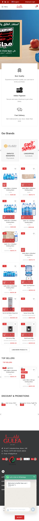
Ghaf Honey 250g (28, 348)
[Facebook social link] (3, 1)
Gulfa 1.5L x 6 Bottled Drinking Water (28, 231)
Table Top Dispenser (28, 295)
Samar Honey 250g (29, 323)
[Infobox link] (19, 85)
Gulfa (10, 202)
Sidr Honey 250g (10, 348)
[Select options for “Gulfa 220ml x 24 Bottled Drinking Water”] (23, 259)
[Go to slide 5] (23, 76)
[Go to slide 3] (19, 76)
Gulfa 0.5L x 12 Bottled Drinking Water (10, 231)
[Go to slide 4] (21, 76)
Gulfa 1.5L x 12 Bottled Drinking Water (10, 254)
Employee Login (30, 2)
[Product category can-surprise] (28, 159)
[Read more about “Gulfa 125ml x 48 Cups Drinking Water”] (23, 386)
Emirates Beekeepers (28, 325)
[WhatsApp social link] (8, 1)
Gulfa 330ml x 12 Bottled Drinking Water (10, 199)
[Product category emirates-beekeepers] (10, 160)
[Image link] (13, 449)
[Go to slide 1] (15, 76)
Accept (19, 517)
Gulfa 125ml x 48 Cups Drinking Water (29, 390)
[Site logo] (19, 6)
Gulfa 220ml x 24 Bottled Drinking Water (28, 264)
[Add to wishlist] (15, 178)
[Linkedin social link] (5, 1)
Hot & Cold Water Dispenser (10, 323)
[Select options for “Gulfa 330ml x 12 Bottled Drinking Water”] (4, 194)
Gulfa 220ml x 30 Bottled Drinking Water (10, 296)
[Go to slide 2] (17, 76)
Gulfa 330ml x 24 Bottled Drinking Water (28, 199)
